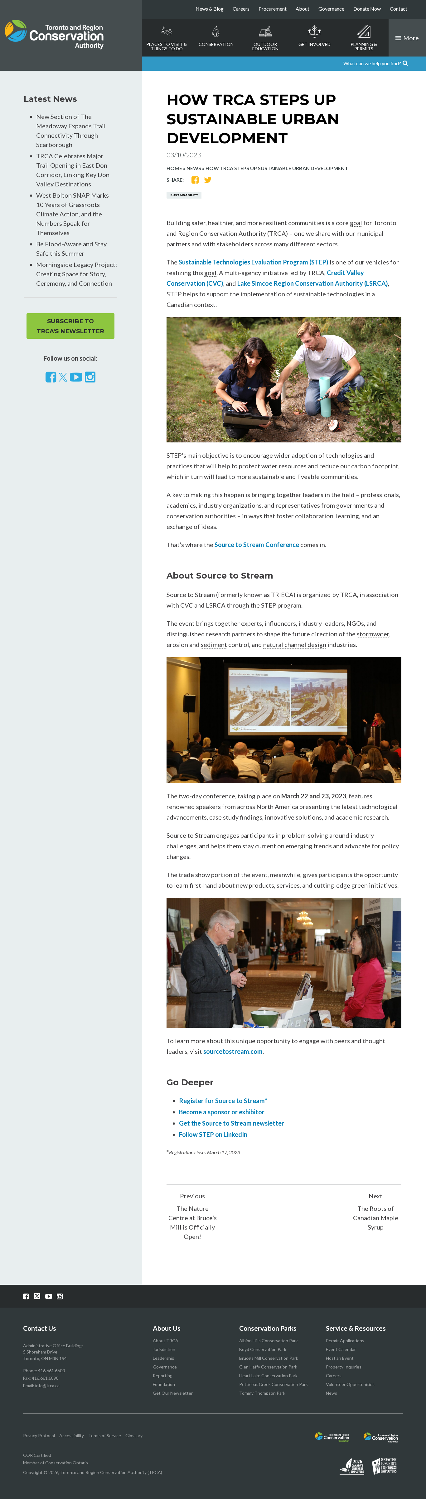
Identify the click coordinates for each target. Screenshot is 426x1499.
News (193, 168)
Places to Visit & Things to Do (166, 46)
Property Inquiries (343, 1366)
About (302, 9)
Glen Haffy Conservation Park (268, 1366)
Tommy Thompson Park (262, 1393)
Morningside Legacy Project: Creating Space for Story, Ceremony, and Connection (76, 274)
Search (417, 64)
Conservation (216, 44)
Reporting (162, 1375)
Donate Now (367, 9)
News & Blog (210, 9)
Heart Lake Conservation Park (268, 1375)
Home (174, 168)
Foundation (164, 1384)
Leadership (163, 1358)
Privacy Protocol (39, 1435)
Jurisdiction (164, 1349)
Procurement (273, 9)
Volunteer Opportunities (350, 1384)
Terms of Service (104, 1435)
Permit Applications (345, 1340)
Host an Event (340, 1358)
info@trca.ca (47, 1385)
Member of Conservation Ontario (55, 1462)
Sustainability (184, 195)
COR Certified (37, 1455)
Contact (398, 9)
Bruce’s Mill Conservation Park (268, 1358)
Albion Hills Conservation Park (268, 1340)
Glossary (134, 1435)
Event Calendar (341, 1349)
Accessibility (71, 1435)
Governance (331, 9)
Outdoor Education (265, 46)
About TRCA (165, 1340)
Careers (241, 9)
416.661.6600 (51, 1370)
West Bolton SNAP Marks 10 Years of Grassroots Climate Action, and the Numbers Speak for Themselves (72, 213)
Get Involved (314, 44)
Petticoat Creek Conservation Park (273, 1384)
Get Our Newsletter (173, 1393)
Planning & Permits (364, 46)
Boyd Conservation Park (262, 1349)
